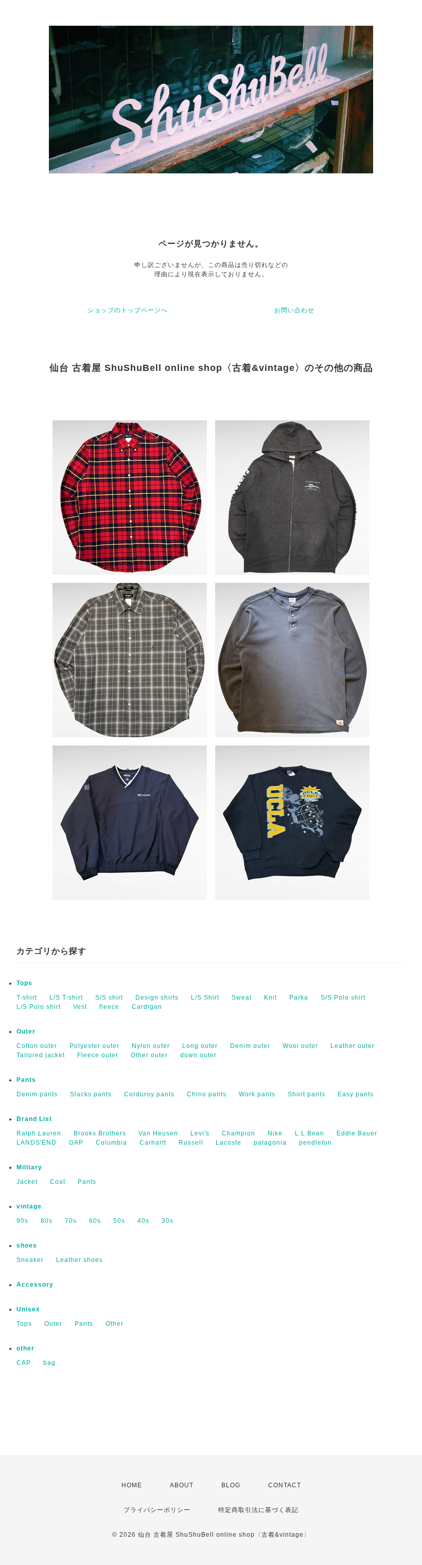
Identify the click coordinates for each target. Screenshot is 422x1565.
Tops (24, 983)
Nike (275, 1133)
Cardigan (147, 1006)
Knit (270, 997)
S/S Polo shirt (343, 997)
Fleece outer (97, 1055)
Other (115, 1323)
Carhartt (152, 1142)
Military (29, 1167)
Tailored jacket (40, 1055)
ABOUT (182, 1485)
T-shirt (26, 997)
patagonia (270, 1142)
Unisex (28, 1309)
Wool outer (300, 1046)
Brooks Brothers (100, 1133)
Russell (191, 1142)
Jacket (27, 1181)
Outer (26, 1031)
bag (49, 1362)
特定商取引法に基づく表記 (258, 1510)
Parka (298, 997)
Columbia (111, 1142)
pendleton (315, 1142)
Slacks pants (91, 1094)
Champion (238, 1133)
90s (22, 1220)
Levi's (199, 1133)
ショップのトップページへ (127, 310)
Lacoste (228, 1142)
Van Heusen (158, 1133)
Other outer (149, 1055)
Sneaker (30, 1260)
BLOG (230, 1485)
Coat (57, 1181)
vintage (29, 1206)
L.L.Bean (309, 1133)
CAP (23, 1362)
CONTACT (284, 1485)
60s (95, 1220)
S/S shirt (109, 997)
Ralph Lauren (38, 1133)
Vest (80, 1006)
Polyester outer (94, 1046)
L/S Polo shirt (38, 1006)
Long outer (200, 1046)
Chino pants (206, 1094)
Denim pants (37, 1094)
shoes (26, 1245)
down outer (198, 1055)
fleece (109, 1006)
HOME (131, 1485)
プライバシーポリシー (157, 1510)
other (25, 1348)
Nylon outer (151, 1046)
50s (119, 1220)
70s (71, 1220)
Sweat (242, 997)
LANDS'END (36, 1142)
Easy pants (356, 1094)
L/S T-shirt (66, 997)
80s (46, 1220)
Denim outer (250, 1046)
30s (167, 1220)
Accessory (35, 1284)
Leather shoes (79, 1260)
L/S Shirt (205, 997)
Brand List (34, 1119)
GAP (76, 1142)
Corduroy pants (149, 1094)
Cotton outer (36, 1046)
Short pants (306, 1094)
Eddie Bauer (357, 1133)
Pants (26, 1079)
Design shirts (157, 997)
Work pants (257, 1094)
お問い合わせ (294, 310)
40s (143, 1220)
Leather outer (352, 1046)
